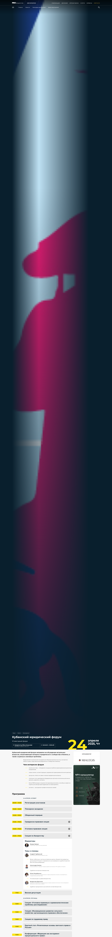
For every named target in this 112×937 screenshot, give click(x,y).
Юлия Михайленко (35, 873)
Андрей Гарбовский (36, 854)
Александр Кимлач (35, 865)
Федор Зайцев (34, 844)
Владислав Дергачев (36, 881)
